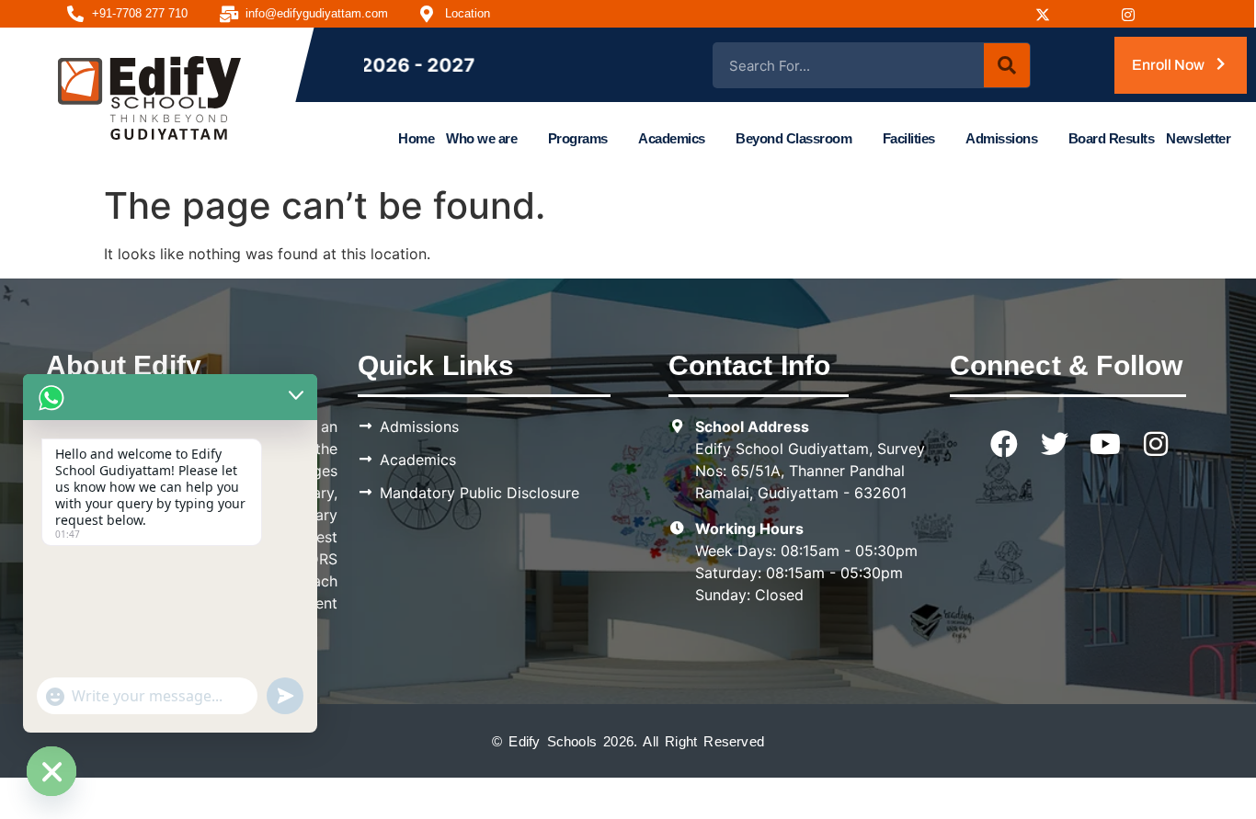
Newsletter (1198, 138)
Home (416, 138)
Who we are (481, 138)
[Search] (1007, 65)
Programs (578, 138)
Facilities (909, 138)
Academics (671, 138)
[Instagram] (1049, 14)
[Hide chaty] (51, 771)
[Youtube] (1092, 14)
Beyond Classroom (793, 138)
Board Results (1111, 138)
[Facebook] (1006, 14)
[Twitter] (1054, 444)
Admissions (1001, 138)
